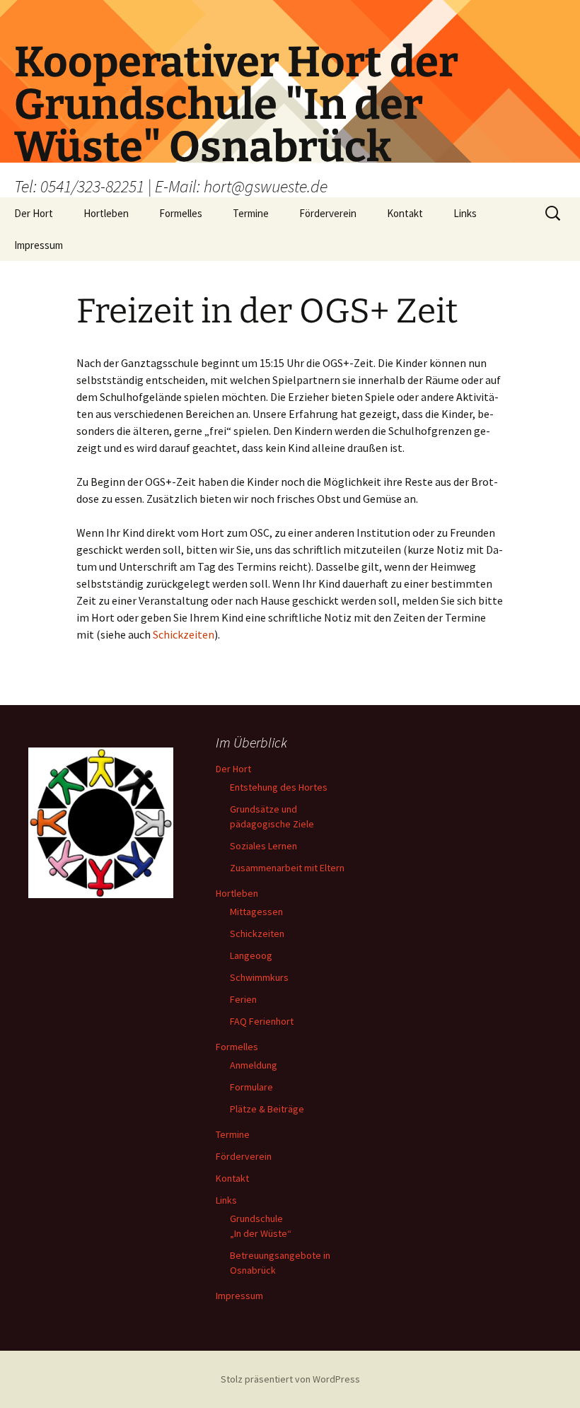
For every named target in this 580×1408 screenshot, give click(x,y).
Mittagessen (256, 911)
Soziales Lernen (263, 845)
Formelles (180, 213)
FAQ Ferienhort (262, 1021)
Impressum (38, 245)
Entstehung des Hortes (278, 787)
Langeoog (251, 955)
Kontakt (405, 213)
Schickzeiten (183, 634)
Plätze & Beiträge (267, 1108)
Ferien (243, 999)
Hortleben (106, 213)
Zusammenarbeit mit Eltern (287, 867)
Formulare (251, 1087)
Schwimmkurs (259, 977)
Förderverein (327, 213)
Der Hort (33, 213)
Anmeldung (253, 1065)
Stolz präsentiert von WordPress (290, 1379)
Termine (251, 213)
